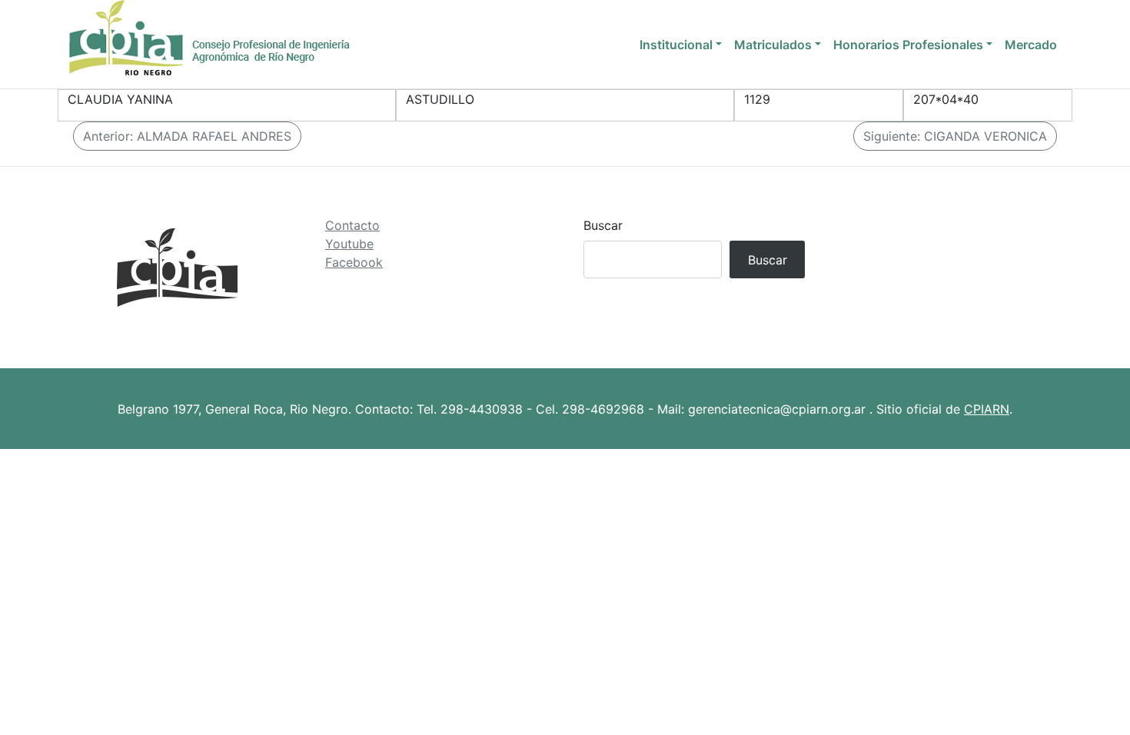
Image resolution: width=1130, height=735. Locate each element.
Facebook (354, 262)
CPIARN (986, 409)
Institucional (676, 44)
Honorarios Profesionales (908, 44)
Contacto (352, 225)
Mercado (1031, 44)
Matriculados (773, 44)
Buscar (603, 225)
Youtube (349, 243)
